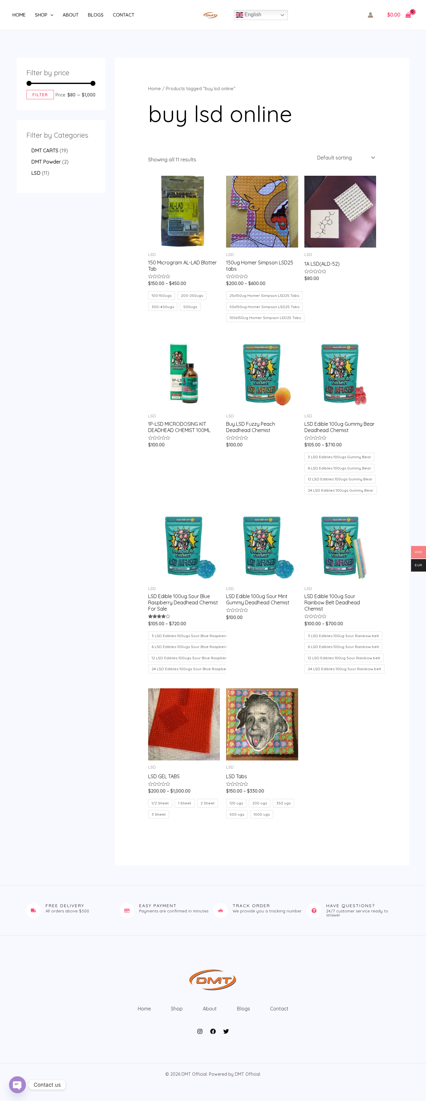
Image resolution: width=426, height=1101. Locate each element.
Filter (40, 94)
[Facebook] (213, 1031)
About (71, 15)
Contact (123, 15)
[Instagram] (200, 1031)
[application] (50, 15)
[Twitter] (226, 1031)
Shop (41, 15)
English (252, 14)
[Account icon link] (370, 15)
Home (19, 15)
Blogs (96, 15)
